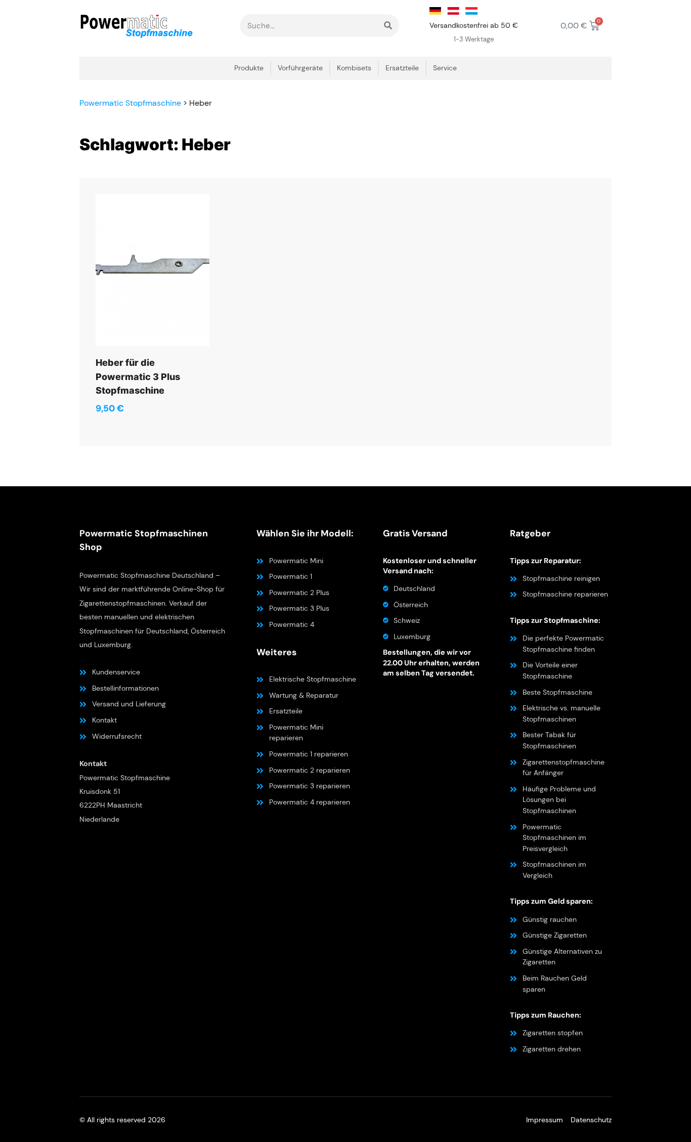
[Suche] (387, 25)
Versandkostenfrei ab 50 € (473, 25)
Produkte (249, 68)
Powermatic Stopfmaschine (130, 103)
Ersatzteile (402, 68)
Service (445, 68)
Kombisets (354, 68)
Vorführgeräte (300, 68)
